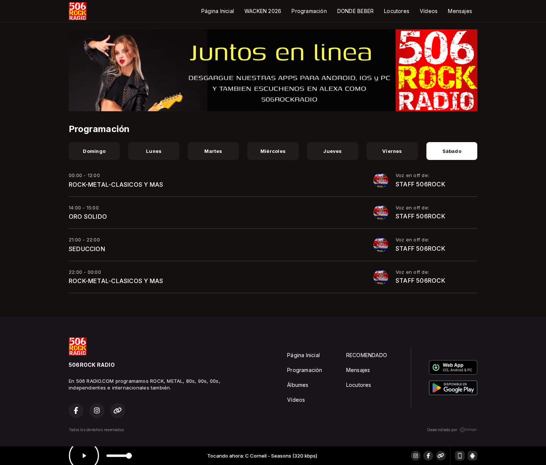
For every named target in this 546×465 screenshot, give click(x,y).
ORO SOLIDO (88, 216)
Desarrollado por (442, 429)
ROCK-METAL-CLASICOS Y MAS (116, 184)
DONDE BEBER (355, 11)
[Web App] (460, 456)
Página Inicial (217, 11)
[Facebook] (428, 456)
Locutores (396, 11)
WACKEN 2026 (262, 11)
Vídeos (429, 11)
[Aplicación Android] (472, 456)
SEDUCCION (87, 249)
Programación (309, 11)
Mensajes (460, 11)
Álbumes (297, 385)
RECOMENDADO (366, 355)
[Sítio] (441, 456)
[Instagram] (415, 456)
